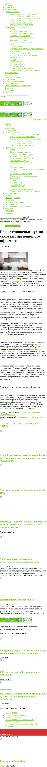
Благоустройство (17, 57)
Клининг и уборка (17, 64)
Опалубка (9, 75)
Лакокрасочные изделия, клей (22, 38)
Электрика (9, 90)
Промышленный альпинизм (21, 68)
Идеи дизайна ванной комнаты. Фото (25, 14)
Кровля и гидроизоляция (20, 36)
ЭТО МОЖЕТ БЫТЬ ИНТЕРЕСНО (16, 424)
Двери (12, 29)
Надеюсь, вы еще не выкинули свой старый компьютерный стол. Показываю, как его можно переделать (23, 524)
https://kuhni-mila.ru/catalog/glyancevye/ (20, 350)
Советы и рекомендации (15, 81)
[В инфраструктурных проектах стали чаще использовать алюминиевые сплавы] (6, 646)
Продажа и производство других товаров (27, 49)
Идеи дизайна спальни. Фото (22, 25)
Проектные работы (17, 66)
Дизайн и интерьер (12, 12)
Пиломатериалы (16, 46)
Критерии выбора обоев (12, 761)
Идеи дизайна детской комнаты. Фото (25, 18)
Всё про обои (10, 9)
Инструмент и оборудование (21, 33)
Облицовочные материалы (21, 42)
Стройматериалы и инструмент (18, 86)
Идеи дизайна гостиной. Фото (22, 16)
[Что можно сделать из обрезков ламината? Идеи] (14, 485)
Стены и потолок (12, 84)
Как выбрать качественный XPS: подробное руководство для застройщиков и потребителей (23, 696)
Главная (8, 3)
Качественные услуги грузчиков (17, 599)
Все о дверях (10, 5)
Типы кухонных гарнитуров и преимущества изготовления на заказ (19, 560)
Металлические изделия (19, 40)
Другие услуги (16, 62)
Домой (3, 220)
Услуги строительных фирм (21, 53)
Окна (12, 44)
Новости (8, 92)
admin (2, 766)
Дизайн (13, 60)
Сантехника (15, 51)
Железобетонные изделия (20, 31)
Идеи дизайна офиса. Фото (21, 23)
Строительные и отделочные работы (25, 70)
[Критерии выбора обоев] (12, 756)
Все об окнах (10, 7)
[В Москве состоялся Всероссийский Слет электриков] (6, 667)
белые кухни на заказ (16, 281)
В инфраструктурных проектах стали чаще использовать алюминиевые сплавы (23, 651)
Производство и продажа (15, 27)
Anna (2, 566)
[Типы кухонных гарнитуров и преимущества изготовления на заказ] (18, 554)
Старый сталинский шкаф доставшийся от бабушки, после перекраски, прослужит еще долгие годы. (23, 458)
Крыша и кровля (11, 73)
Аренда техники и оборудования (23, 55)
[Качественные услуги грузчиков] (18, 595)
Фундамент (9, 88)
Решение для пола (12, 77)
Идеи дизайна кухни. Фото (21, 20)
